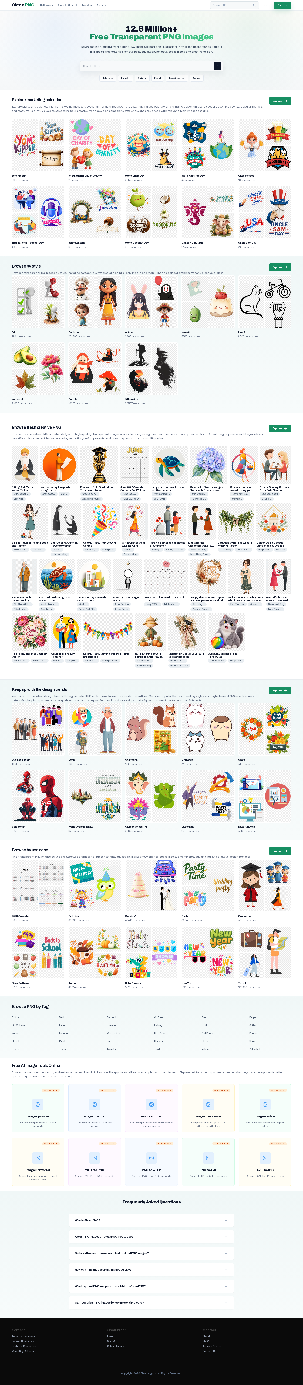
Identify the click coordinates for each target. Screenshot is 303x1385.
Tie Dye (63, 1048)
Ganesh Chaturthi (192, 242)
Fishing (158, 1025)
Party (184, 916)
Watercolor (18, 399)
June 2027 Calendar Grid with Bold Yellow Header (132, 490)
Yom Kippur (19, 175)
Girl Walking (130, 554)
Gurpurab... (264, 549)
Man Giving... (275, 609)
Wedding (130, 916)
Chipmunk (131, 759)
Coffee (158, 1017)
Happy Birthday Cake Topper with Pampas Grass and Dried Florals (208, 600)
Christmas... (243, 549)
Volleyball (254, 1048)
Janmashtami (76, 242)
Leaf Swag (225, 549)
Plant (62, 1041)
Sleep (205, 1041)
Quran (110, 1041)
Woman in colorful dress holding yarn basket (241, 490)
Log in (266, 5)
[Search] (254, 5)
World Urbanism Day (80, 826)
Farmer (197, 78)
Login (110, 1335)
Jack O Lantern (177, 78)
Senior (72, 759)
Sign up (282, 5)
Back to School (67, 5)
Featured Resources (24, 1346)
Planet (15, 1041)
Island (15, 1033)
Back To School (21, 983)
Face (62, 1025)
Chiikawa (187, 759)
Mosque (280, 549)
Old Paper (207, 1033)
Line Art (243, 332)
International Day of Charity (85, 175)
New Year (186, 983)
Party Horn (108, 549)
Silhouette (131, 399)
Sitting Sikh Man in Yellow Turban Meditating (23, 490)
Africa (15, 1017)
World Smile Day (134, 175)
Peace (253, 1033)
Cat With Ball (217, 660)
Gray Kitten (236, 660)
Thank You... (21, 660)
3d (13, 332)
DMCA (206, 1341)
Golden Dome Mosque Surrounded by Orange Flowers (270, 546)
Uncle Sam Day (247, 242)
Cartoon (73, 332)
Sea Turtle (159, 498)
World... (57, 549)
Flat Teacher (237, 604)
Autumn (102, 5)
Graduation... (89, 493)
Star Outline (122, 604)
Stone (15, 1048)
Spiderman (18, 826)
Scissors (159, 1041)
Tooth (157, 1048)
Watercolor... (199, 493)
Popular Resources (23, 1341)
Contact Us (209, 1351)
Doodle (72, 399)
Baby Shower (133, 983)
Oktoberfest (246, 175)
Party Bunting (110, 660)
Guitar (252, 1025)
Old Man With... (22, 604)
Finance (111, 1025)
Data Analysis (246, 826)
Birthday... (91, 549)
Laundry (64, 1033)
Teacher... (38, 549)
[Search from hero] (217, 66)
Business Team (21, 759)
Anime (129, 332)
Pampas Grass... (201, 609)
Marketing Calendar (23, 1351)
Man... (64, 493)
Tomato (111, 1048)
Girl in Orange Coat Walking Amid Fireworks (133, 546)
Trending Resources (24, 1335)
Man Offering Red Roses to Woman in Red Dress (277, 600)
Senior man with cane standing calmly (21, 600)
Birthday (73, 916)
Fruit (204, 1025)
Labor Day (187, 826)
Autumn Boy (144, 665)
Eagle (252, 1017)
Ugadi (241, 759)
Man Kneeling (60, 554)
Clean (23, 5)
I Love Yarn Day (240, 493)
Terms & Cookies (212, 1346)
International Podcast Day (28, 242)
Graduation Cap (179, 665)
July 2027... (152, 604)
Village (206, 1048)
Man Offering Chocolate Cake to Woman (199, 546)
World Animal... (162, 493)
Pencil (157, 78)
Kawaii (185, 332)
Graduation (245, 916)
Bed (61, 1017)
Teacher (87, 5)
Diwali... (128, 549)
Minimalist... (20, 549)
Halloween (46, 5)
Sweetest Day (270, 493)
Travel (242, 983)
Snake (253, 1041)
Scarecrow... (144, 660)
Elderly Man (20, 609)
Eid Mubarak (19, 1025)
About (206, 1335)
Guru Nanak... (21, 493)
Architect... (48, 493)
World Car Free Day (192, 175)
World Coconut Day (137, 242)
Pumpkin (125, 78)
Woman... (237, 498)
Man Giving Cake (199, 554)
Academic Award (91, 498)
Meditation (113, 1033)
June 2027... (129, 493)
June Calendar (130, 498)
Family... (156, 549)
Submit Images (116, 1346)
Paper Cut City (87, 609)
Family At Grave (174, 549)
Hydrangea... (199, 498)
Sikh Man (19, 498)
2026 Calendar (20, 916)
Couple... (267, 498)
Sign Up (111, 1341)
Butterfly (112, 1017)
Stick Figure (121, 609)
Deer (204, 1017)
